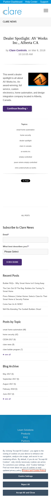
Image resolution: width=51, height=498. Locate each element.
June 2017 (8, 394)
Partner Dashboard (12, 2)
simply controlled (25, 157)
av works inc (25, 152)
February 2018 (10, 389)
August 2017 (9, 384)
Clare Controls (18, 50)
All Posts (25, 216)
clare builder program (13, 349)
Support (44, 2)
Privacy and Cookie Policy (33, 470)
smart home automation (25, 130)
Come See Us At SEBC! (13, 304)
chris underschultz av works (25, 168)
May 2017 (8, 374)
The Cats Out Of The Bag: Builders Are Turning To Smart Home (23, 289)
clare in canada (25, 146)
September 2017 (11, 379)
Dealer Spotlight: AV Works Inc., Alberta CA (25, 40)
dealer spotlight (25, 141)
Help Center (31, 2)
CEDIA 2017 (9, 339)
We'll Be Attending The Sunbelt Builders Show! (22, 309)
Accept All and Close (25, 493)
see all (8, 354)
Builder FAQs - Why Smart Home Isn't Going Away (23, 283)
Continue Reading (17, 108)
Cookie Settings (25, 476)
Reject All (25, 484)
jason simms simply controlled (25, 162)
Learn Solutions (25, 430)
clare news (8, 344)
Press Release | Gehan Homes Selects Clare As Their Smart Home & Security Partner (25, 297)
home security (25, 135)
